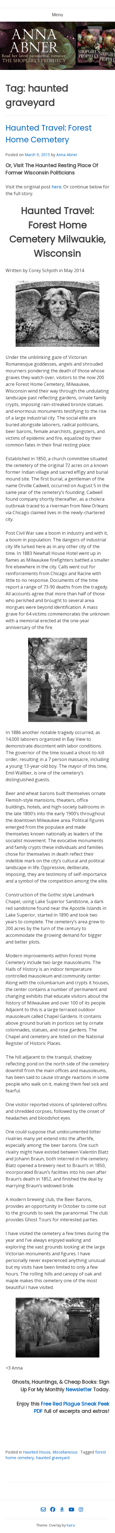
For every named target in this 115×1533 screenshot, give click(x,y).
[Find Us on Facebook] (52, 1509)
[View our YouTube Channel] (71, 1509)
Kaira (71, 1525)
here (56, 187)
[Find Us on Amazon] (62, 1509)
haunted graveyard (53, 1457)
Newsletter (79, 1389)
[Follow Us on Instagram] (81, 1509)
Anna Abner (66, 154)
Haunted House (37, 1452)
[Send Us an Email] (43, 1509)
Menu (57, 14)
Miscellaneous (65, 1452)
